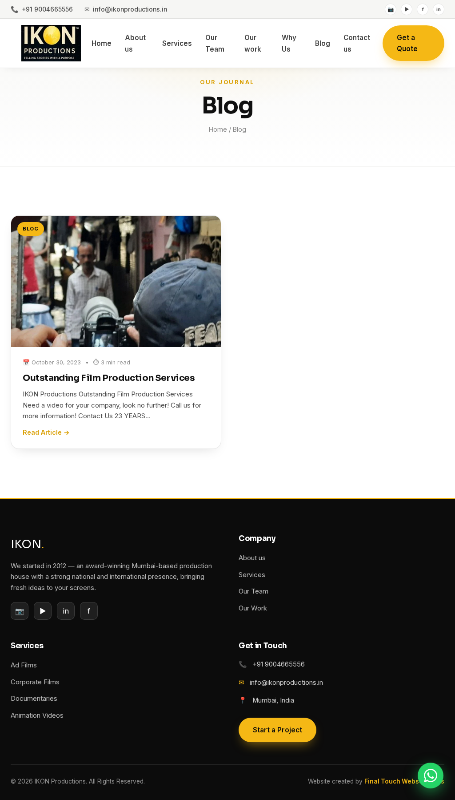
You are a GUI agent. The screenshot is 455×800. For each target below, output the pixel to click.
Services (177, 43)
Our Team (253, 591)
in (438, 9)
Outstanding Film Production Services (109, 378)
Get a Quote (407, 43)
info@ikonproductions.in (125, 9)
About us (252, 558)
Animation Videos (37, 715)
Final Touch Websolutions (404, 781)
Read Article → (46, 432)
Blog (322, 43)
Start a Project (277, 730)
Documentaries (34, 699)
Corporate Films (35, 682)
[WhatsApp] (430, 775)
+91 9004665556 (42, 9)
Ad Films (24, 665)
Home (102, 43)
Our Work (253, 608)
